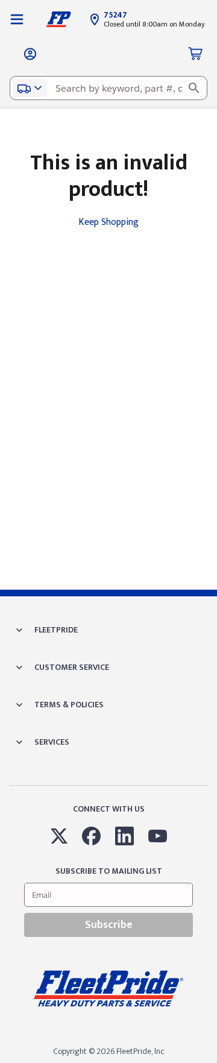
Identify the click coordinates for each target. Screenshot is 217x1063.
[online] (213, 1062)
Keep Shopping (108, 222)
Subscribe (109, 925)
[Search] (194, 88)
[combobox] (108, 88)
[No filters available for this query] (17, 19)
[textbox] (108, 88)
